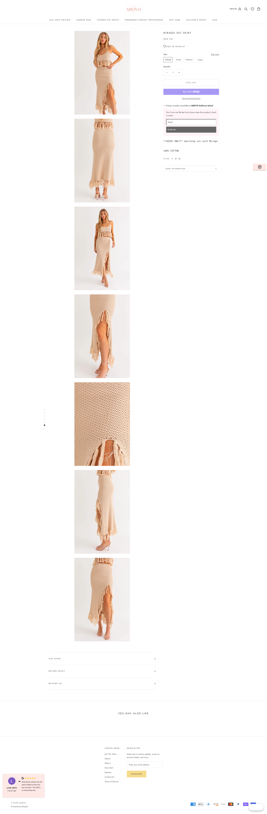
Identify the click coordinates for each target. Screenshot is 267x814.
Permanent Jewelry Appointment (144, 20)
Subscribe (136, 774)
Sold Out (191, 82)
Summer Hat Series (108, 20)
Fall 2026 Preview (60, 20)
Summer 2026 (83, 20)
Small (178, 59)
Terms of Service (111, 781)
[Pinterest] (179, 159)
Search (107, 758)
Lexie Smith (12, 788)
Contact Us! (109, 777)
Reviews (108, 772)
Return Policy (57, 671)
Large (200, 59)
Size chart (215, 54)
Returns (108, 763)
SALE (214, 20)
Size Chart (55, 658)
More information (175, 169)
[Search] (246, 8)
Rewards (233, 8)
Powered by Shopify (19, 806)
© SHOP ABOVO (18, 803)
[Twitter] (176, 159)
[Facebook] (172, 159)
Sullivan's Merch (196, 20)
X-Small (168, 59)
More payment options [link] (191, 98)
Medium (189, 59)
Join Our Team (110, 754)
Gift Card (175, 20)
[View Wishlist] (252, 8)
